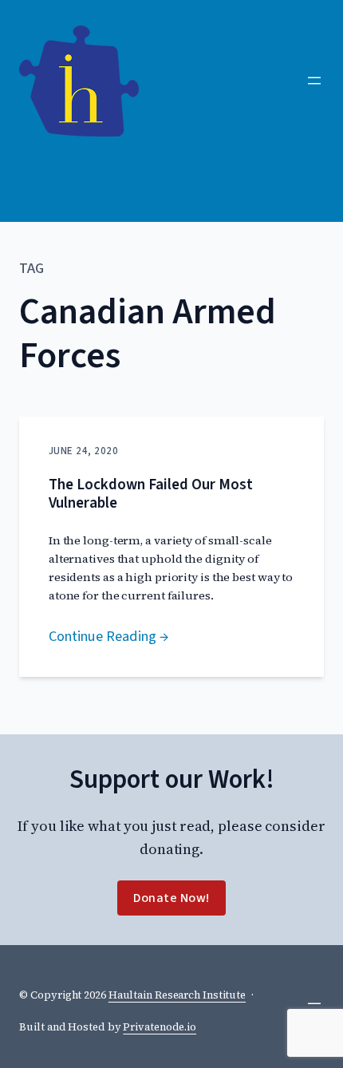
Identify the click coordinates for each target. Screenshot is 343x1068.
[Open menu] (314, 80)
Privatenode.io (159, 1027)
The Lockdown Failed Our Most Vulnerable (151, 494)
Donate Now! (171, 897)
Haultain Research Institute (177, 995)
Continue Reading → (108, 636)
